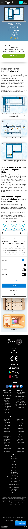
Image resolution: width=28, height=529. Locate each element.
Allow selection (14, 290)
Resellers (14, 467)
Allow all (14, 285)
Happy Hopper (20, 419)
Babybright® (14, 466)
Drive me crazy (7, 434)
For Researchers (13, 460)
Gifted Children (14, 489)
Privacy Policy (13, 514)
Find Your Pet (7, 447)
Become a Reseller (9, 520)
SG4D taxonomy (20, 407)
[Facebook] (7, 386)
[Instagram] (17, 386)
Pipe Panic (7, 423)
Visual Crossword (7, 436)
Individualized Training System (14, 473)
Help (21, 520)
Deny (14, 294)
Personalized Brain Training (14, 479)
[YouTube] (14, 386)
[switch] (24, 265)
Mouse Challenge (20, 440)
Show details (19, 280)
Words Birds (20, 450)
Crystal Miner (7, 425)
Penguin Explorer (20, 423)
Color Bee (21, 427)
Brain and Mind (7, 394)
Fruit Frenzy (7, 422)
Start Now (13, 56)
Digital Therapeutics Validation (20, 393)
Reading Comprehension (13, 487)
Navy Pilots (20, 398)
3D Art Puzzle (7, 451)
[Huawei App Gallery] (14, 376)
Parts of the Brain (7, 395)
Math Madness (7, 440)
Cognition (7, 401)
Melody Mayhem (7, 448)
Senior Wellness (20, 399)
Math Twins (20, 437)
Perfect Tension (20, 442)
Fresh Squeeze (20, 433)
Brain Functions (7, 406)
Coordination (7, 409)
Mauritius (5, 526)
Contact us (17, 520)
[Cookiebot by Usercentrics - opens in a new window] (19, 233)
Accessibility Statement (10, 523)
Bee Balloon (20, 428)
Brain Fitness (7, 400)
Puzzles (20, 422)
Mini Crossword (7, 420)
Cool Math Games (14, 486)
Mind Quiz (14, 475)
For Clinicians (14, 458)
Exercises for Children (14, 469)
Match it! (7, 437)
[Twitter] (10, 386)
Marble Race (7, 442)
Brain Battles (14, 490)
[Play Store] (14, 372)
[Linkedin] (21, 386)
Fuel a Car (20, 436)
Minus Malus (20, 439)
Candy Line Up (20, 420)
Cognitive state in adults (20, 404)
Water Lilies (20, 447)
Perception (7, 412)
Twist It (20, 445)
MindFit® (14, 464)
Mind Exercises (14, 478)
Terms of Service (6, 514)
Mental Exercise (13, 483)
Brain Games (14, 481)
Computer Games (20, 395)
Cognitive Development (14, 470)
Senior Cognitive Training (20, 402)
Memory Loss (7, 403)
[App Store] (14, 368)
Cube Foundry (21, 431)
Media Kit (14, 517)
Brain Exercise (14, 472)
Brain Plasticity (7, 398)
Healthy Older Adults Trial (20, 396)
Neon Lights (7, 433)
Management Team (21, 514)
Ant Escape (7, 430)
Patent (13, 463)
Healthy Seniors (20, 401)
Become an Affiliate (21, 517)
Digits (20, 425)
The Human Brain (7, 392)
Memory (7, 410)
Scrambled (7, 445)
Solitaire (7, 427)
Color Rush (7, 450)
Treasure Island (7, 431)
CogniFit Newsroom (7, 517)
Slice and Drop (20, 443)
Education (14, 461)
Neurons (7, 397)
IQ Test (13, 492)
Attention (7, 414)
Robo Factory (7, 428)
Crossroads (20, 430)
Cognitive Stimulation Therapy (14, 476)
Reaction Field (21, 448)
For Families (14, 456)
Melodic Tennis (7, 443)
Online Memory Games (14, 484)
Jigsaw (20, 434)
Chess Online (7, 419)
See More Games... (21, 451)
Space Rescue (7, 439)
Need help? (22, 523)
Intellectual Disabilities (7, 404)
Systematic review (20, 405)
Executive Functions (7, 407)
